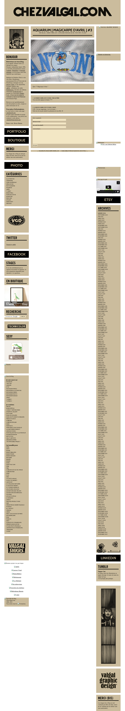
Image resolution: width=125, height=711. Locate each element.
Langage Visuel (11, 431)
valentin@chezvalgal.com (13, 120)
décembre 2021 (102, 243)
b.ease (8, 450)
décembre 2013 (102, 411)
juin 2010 (100, 480)
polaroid (9, 187)
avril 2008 (101, 525)
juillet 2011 (101, 457)
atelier (8, 200)
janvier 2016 (101, 367)
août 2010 (101, 476)
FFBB (7, 466)
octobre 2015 (102, 373)
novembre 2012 (102, 429)
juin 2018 (100, 316)
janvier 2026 (102, 213)
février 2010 (102, 487)
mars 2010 (101, 485)
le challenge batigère (13, 484)
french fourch (11, 418)
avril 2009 (101, 504)
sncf (7, 520)
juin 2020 (101, 274)
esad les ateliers (11, 415)
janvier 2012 (101, 446)
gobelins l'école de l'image (14, 470)
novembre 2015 (102, 371)
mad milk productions (13, 501)
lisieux (8, 499)
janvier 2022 (101, 241)
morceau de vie (69, 33)
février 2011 (101, 466)
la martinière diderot (13, 429)
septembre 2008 (103, 516)
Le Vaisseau (9, 498)
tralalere (9, 529)
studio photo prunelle (13, 526)
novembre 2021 (102, 244)
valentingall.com (11, 113)
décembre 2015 (102, 369)
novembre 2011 (102, 450)
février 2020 (102, 281)
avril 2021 (101, 257)
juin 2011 (100, 459)
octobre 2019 (102, 288)
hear (7, 424)
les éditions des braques (14, 492)
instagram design (11, 395)
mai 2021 (100, 255)
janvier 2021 (101, 262)
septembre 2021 (102, 248)
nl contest (9, 508)
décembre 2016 (102, 348)
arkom (8, 406)
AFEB (7, 447)
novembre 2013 (102, 413)
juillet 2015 (101, 378)
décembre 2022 (102, 234)
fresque (9, 203)
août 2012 (101, 434)
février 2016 (101, 366)
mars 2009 (101, 506)
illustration (10, 179)
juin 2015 (100, 380)
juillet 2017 (101, 336)
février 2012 (101, 444)
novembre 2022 (102, 236)
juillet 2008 (102, 520)
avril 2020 (101, 278)
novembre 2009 (103, 492)
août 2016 (101, 355)
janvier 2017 (101, 346)
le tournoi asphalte (12, 487)
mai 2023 (100, 229)
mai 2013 (100, 418)
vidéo (8, 189)
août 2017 (101, 334)
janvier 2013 (101, 425)
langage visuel (10, 84)
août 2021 (101, 250)
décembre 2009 (103, 490)
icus (7, 475)
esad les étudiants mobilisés (15, 417)
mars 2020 (101, 280)
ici (105, 577)
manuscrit (9, 201)
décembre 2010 (102, 469)
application (9, 184)
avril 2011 (101, 462)
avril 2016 (101, 362)
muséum (8, 506)
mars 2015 (101, 385)
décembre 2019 (102, 285)
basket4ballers (11, 452)
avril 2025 (101, 218)
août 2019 (101, 292)
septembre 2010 (103, 474)
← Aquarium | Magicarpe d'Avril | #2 (48, 151)
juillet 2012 (101, 436)
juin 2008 (101, 522)
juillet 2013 (101, 415)
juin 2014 (100, 401)
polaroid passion (11, 434)
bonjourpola (10, 408)
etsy (7, 387)
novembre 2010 (102, 471)
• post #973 (78, 33)
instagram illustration (13, 390)
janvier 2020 (102, 283)
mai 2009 (101, 502)
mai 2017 (100, 339)
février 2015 (101, 387)
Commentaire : (37, 129)
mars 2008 (101, 527)
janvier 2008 (102, 530)
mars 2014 (101, 406)
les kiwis (9, 494)
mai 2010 (100, 481)
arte (7, 448)
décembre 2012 (102, 427)
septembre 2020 (103, 269)
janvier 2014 (101, 409)
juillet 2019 (101, 294)
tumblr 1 (9, 399)
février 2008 (102, 529)
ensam (8, 461)
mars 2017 (101, 343)
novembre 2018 (102, 308)
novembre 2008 (103, 513)
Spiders (22, 93)
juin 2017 (100, 337)
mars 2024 (101, 223)
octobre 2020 (102, 267)
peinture (9, 198)
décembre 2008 (103, 511)
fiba (7, 468)
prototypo (9, 436)
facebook (9, 381)
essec (8, 463)
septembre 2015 (103, 374)
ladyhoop (9, 482)
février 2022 (102, 239)
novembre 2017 (102, 329)
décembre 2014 (102, 390)
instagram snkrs (11, 392)
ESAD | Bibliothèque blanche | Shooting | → (75, 151)
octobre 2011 (102, 451)
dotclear (9, 413)
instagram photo (11, 394)
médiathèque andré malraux (15, 505)
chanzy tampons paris (13, 410)
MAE (7, 503)
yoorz (8, 531)
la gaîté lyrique (11, 478)
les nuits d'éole (11, 496)
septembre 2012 (102, 432)
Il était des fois (17, 91)
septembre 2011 (102, 453)
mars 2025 (101, 220)
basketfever (10, 454)
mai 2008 (101, 523)
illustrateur (15, 70)
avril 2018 (101, 320)
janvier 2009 (102, 509)
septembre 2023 (103, 227)
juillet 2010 (101, 478)
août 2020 (101, 271)
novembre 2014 (102, 392)
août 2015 (101, 376)
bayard (8, 459)
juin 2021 (100, 253)
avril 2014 (101, 404)
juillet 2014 (101, 399)
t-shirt (8, 191)
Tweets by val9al (11, 244)
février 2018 (102, 323)
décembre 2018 (102, 306)
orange (8, 510)
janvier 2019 (101, 304)
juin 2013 (100, 416)
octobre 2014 (102, 394)
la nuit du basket (11, 480)
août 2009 (101, 497)
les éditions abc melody (13, 491)
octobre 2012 (102, 430)
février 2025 (102, 222)
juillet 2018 (101, 315)
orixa (8, 512)
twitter (9, 383)
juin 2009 (101, 501)
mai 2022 (100, 237)
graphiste (8, 70)
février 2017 (101, 344)
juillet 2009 (102, 499)
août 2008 (101, 518)
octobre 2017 (102, 330)
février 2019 (101, 302)
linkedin (8, 385)
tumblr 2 (9, 401)
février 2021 (101, 260)
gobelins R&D (10, 471)
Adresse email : (37, 121)
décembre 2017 (102, 327)
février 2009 (102, 508)
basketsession (10, 455)
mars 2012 (101, 443)
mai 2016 (100, 360)
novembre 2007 (103, 534)
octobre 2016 (102, 351)
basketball (9, 193)
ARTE (8, 88)
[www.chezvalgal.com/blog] (62, 12)
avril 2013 (101, 420)
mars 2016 (101, 364)
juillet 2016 (101, 357)
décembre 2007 (102, 532)
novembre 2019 (102, 287)
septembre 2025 (103, 215)
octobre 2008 (102, 515)
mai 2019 (100, 297)
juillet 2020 (101, 273)
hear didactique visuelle (14, 427)
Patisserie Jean (10, 515)
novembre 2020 (103, 266)
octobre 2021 (102, 246)
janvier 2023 (101, 232)
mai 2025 (100, 216)
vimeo (8, 397)
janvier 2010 (101, 488)
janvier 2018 (101, 325)
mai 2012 (100, 439)
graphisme (9, 180)
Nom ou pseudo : (37, 118)
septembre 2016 (102, 353)
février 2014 (101, 408)
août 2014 (101, 397)
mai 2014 (100, 402)
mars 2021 (101, 258)
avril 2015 (101, 383)
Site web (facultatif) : (38, 125)
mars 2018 (101, 322)
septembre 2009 (103, 495)
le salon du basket (12, 485)
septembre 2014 (103, 395)
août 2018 (101, 313)
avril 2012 (101, 441)
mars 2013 (101, 422)
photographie (10, 186)
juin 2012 (100, 437)
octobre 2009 (102, 494)
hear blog (9, 425)
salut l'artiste (11, 438)
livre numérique (11, 182)
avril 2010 (101, 483)
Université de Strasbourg (14, 527)
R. (55, 107)
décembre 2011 (102, 448)
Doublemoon (9, 90)
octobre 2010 (102, 473)
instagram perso (11, 388)
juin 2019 (100, 295)
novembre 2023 (102, 225)
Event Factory (10, 464)
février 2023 (102, 230)
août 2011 (101, 455)
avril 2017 (101, 341)
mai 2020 (100, 276)
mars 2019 (101, 301)
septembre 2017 (102, 332)
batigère (9, 457)
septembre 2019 (103, 290)
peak (7, 517)
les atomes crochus (12, 489)
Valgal (44, 33)
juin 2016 (100, 358)
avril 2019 (101, 299)
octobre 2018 (102, 309)
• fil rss (83, 33)
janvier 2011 (101, 467)
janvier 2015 (101, 388)
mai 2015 (100, 381)
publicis (8, 519)
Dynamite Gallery (11, 411)
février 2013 (101, 423)
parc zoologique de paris (14, 513)
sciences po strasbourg (14, 522)
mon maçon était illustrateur (16, 432)
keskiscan (9, 196)
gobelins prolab (11, 422)
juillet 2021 (101, 251)
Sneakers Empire (11, 440)
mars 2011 (101, 464)
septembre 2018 (103, 311)
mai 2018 (100, 318)
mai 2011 (100, 460)
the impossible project (13, 441)
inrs (7, 477)
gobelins (9, 420)
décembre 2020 (102, 264)
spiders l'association (12, 524)
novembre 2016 (102, 350)
